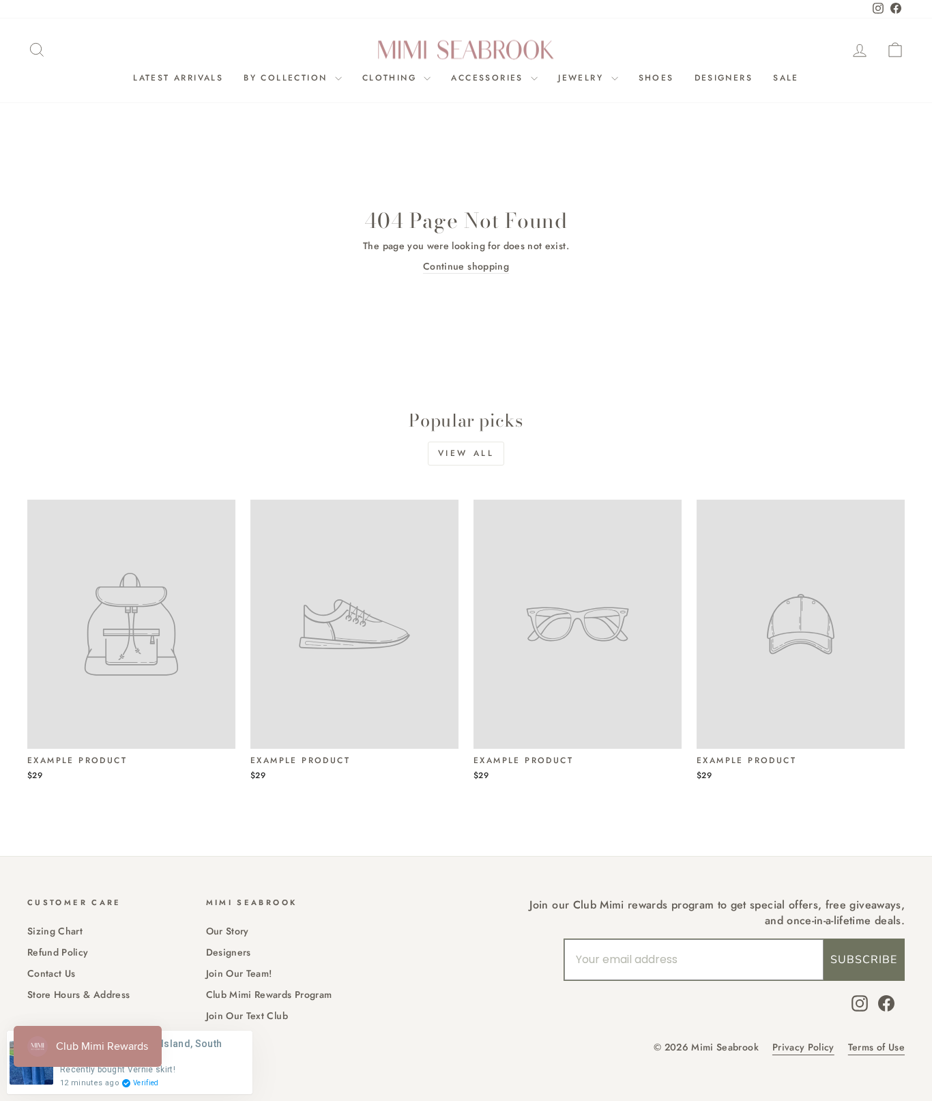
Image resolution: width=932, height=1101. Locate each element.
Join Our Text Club (247, 1016)
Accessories (489, 78)
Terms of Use (876, 1047)
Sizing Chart (55, 931)
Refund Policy (58, 952)
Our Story (227, 931)
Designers (724, 78)
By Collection (288, 78)
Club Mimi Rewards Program (269, 994)
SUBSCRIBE (863, 959)
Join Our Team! (239, 973)
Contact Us (51, 973)
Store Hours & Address (78, 994)
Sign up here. (147, 679)
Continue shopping (466, 266)
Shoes (656, 78)
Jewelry (582, 78)
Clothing (391, 78)
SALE (786, 78)
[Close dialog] (528, 414)
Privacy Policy (803, 1047)
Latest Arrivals (178, 78)
